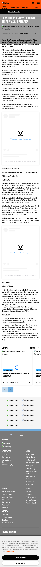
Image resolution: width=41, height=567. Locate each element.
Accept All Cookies (21, 557)
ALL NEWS (33, 348)
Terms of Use (6, 535)
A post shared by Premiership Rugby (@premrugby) (20, 275)
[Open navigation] (38, 3)
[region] (20, 551)
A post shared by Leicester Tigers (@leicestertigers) (20, 161)
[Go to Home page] (10, 3)
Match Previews (14, 12)
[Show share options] (36, 33)
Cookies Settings (20, 563)
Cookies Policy (10, 551)
